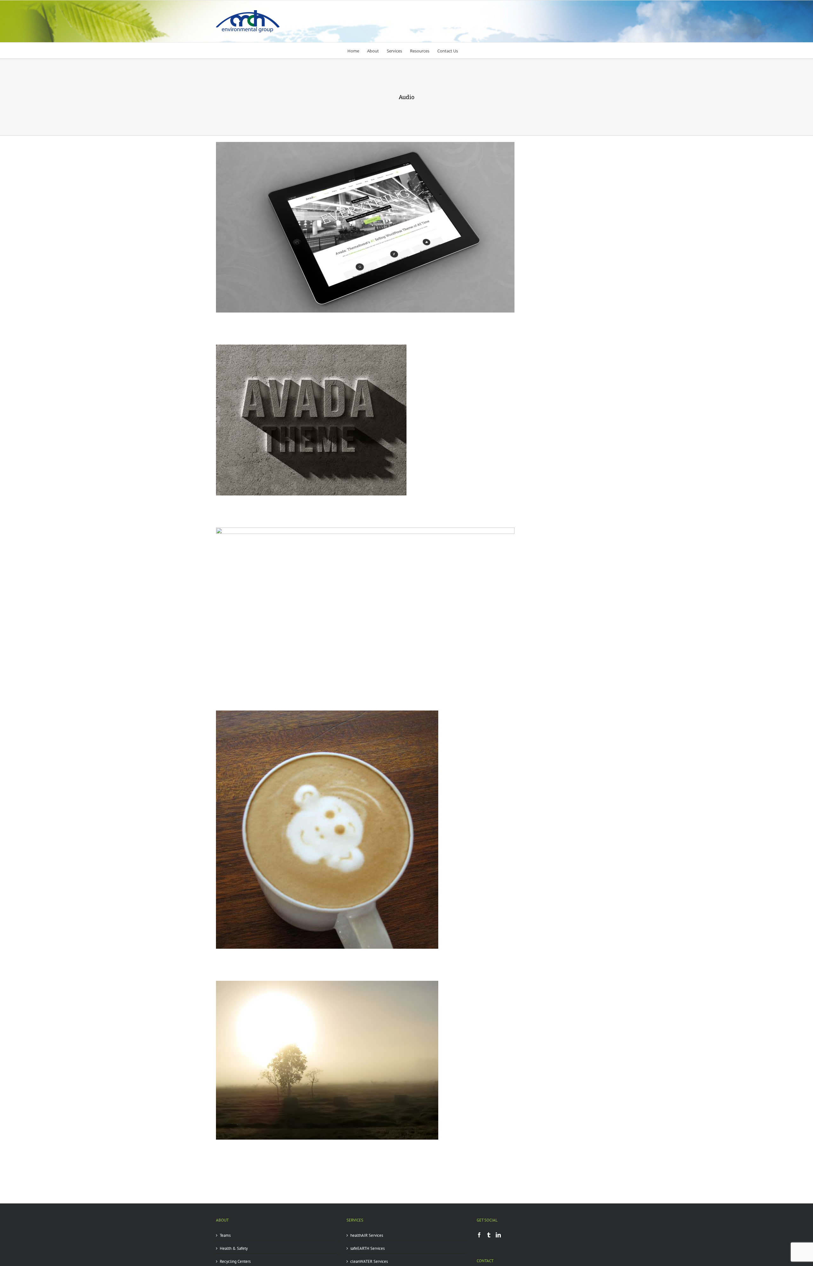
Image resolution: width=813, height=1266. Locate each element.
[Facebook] (479, 1234)
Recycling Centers (235, 1261)
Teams (225, 1235)
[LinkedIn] (498, 1234)
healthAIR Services (366, 1235)
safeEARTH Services (367, 1248)
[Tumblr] (488, 1234)
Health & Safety (234, 1248)
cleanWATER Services (369, 1261)
